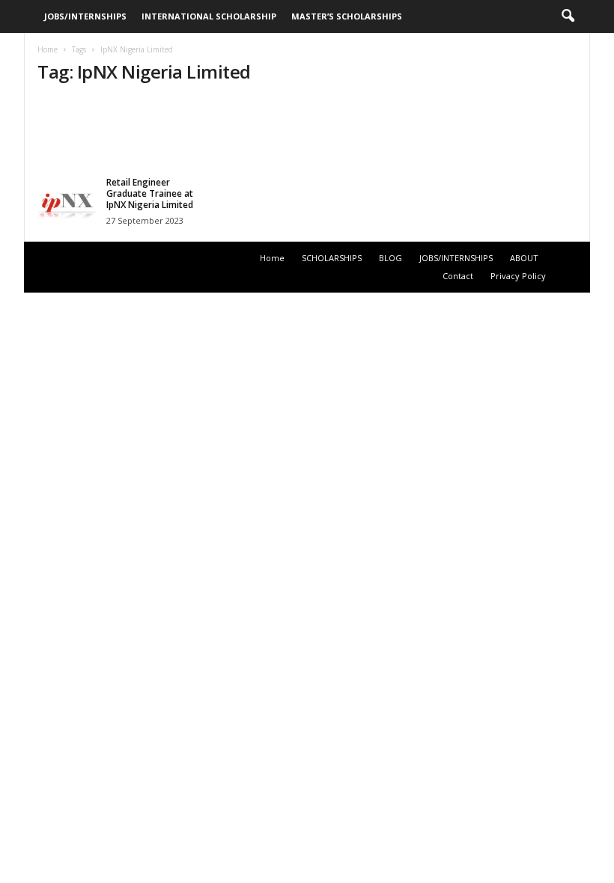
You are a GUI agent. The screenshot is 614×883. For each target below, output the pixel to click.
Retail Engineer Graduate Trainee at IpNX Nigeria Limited (149, 193)
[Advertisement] (307, 132)
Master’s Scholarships (346, 16)
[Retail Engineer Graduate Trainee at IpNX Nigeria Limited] (67, 206)
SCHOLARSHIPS (332, 257)
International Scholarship (209, 16)
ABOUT (524, 257)
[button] (567, 16)
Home (47, 49)
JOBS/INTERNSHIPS (85, 16)
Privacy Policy (518, 275)
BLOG (390, 257)
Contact (458, 275)
